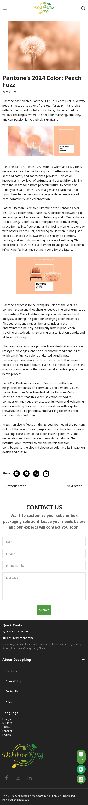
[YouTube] (18, 778)
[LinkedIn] (29, 778)
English (6, 735)
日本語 (6, 727)
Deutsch (7, 723)
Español (7, 731)
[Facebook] (6, 778)
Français (7, 719)
